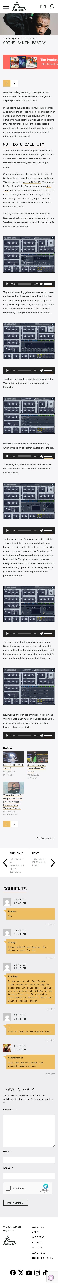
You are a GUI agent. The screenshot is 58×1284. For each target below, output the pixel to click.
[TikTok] (45, 1273)
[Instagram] (37, 1273)
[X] (21, 1273)
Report (50, 924)
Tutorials (27, 38)
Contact (37, 1242)
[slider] (48, 283)
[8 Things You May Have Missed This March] (37, 757)
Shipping (38, 1237)
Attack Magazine (20, 6)
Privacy (37, 1247)
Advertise (38, 1252)
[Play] (7, 284)
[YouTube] (29, 1273)
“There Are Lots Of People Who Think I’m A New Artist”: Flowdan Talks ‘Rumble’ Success (12, 801)
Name (7, 1151)
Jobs (35, 1232)
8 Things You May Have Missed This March (36, 768)
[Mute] (41, 284)
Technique (10, 38)
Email (8, 1167)
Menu (6, 6)
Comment (9, 1109)
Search (52, 6)
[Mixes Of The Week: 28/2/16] (13, 757)
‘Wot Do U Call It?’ (32, 182)
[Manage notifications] (51, 1278)
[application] (29, 284)
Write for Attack (44, 1258)
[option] (29, 30)
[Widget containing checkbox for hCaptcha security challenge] (27, 1188)
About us (38, 1226)
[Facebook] (13, 1273)
